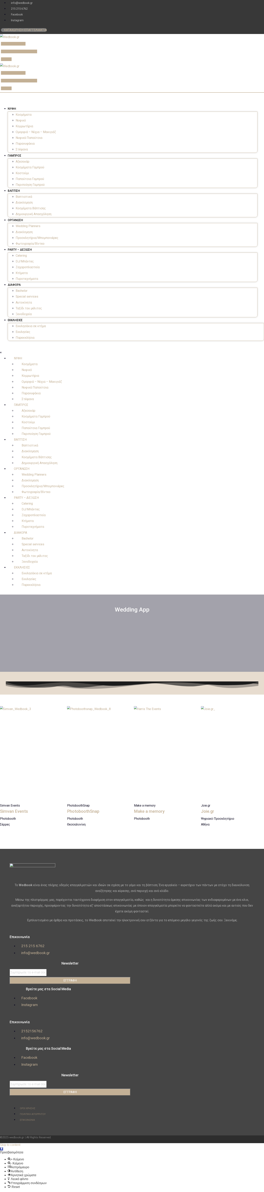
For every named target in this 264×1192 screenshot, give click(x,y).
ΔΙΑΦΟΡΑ (14, 285)
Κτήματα (22, 273)
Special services (27, 296)
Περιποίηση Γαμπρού (30, 185)
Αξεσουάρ (22, 161)
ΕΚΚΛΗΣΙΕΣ (15, 320)
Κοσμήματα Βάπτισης (31, 208)
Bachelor (21, 291)
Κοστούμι (22, 173)
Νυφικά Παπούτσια (29, 138)
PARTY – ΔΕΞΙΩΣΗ (20, 249)
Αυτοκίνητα (24, 302)
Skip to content (10, 1144)
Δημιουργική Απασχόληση (33, 214)
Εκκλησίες (23, 332)
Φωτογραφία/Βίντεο (30, 243)
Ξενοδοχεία (24, 314)
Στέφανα (22, 149)
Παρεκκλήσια (25, 337)
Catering (21, 255)
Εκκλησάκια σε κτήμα (31, 326)
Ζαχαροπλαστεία (28, 267)
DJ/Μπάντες (25, 261)
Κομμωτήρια (24, 126)
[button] (1, 1148)
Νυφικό (21, 120)
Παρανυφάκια (25, 143)
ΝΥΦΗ (12, 108)
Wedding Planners (28, 226)
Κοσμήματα (24, 114)
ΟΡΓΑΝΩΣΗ (15, 220)
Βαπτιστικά (24, 197)
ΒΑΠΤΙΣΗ (14, 191)
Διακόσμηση (24, 202)
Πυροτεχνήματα (27, 279)
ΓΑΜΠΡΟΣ (14, 155)
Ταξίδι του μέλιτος (29, 308)
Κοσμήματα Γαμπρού (30, 167)
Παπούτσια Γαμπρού (30, 179)
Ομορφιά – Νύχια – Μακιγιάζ (36, 132)
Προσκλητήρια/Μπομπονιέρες (37, 238)
